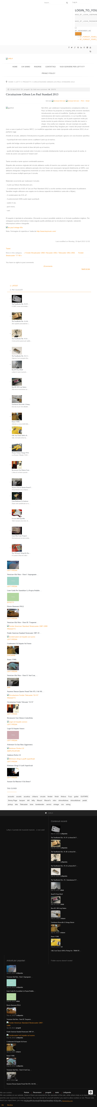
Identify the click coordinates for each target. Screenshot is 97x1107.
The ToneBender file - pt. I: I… (20, 356)
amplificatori (13, 751)
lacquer (22, 800)
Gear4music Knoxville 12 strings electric (62, 922)
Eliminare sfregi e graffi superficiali (20, 765)
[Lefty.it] (9, 58)
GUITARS (84, 796)
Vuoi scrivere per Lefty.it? (72, 67)
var (8, 687)
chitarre (11, 655)
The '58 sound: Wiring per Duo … (21, 553)
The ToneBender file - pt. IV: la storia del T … (64, 837)
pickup (10, 804)
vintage (56, 804)
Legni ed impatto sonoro (15, 728)
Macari (39, 800)
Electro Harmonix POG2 (15, 606)
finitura (63, 796)
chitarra (35, 796)
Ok (3, 1105)
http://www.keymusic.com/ (46, 231)
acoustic (11, 796)
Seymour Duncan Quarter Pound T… (22, 487)
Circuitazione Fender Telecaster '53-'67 (20, 702)
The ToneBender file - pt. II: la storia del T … (64, 866)
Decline (10, 1105)
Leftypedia (12, 570)
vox (62, 804)
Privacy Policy (48, 73)
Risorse (37, 67)
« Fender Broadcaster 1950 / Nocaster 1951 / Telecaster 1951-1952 (49, 253)
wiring (68, 804)
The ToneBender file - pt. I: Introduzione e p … (64, 880)
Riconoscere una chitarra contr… (21, 470)
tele (16, 804)
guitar (76, 796)
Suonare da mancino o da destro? (19, 781)
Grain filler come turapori (19, 536)
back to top (86, 269)
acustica (27, 796)
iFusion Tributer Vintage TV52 (20, 452)
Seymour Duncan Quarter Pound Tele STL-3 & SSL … (25, 691)
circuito (42, 796)
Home (14, 67)
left (28, 800)
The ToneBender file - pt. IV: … (21, 304)
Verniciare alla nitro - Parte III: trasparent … (22, 622)
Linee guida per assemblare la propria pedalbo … (24, 590)
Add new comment (40, 89)
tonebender (39, 804)
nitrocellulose (75, 800)
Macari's (47, 800)
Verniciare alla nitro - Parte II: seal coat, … (22, 675)
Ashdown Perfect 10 (14, 755)
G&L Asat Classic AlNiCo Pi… (20, 435)
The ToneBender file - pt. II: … (20, 338)
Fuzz (70, 796)
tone (31, 804)
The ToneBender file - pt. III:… (20, 321)
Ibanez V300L (16, 421)
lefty (18, 82)
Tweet (8, 248)
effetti (10, 602)
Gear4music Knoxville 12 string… (21, 404)
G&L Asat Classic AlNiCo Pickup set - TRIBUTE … (66, 951)
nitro (54, 800)
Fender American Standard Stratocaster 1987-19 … (24, 633)
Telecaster (24, 804)
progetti (27, 82)
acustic (19, 796)
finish (57, 796)
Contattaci (50, 67)
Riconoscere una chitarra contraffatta (20, 718)
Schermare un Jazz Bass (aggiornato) (20, 744)
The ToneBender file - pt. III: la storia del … (64, 852)
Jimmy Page (12, 800)
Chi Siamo (25, 67)
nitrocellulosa (63, 800)
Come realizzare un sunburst (20, 501)
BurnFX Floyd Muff (17, 369)
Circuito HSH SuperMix (18, 518)
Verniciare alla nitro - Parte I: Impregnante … (23, 574)
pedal (85, 800)
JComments (47, 266)
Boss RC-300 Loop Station (19, 387)
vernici (48, 804)
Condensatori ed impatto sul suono (19, 643)
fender (50, 796)
